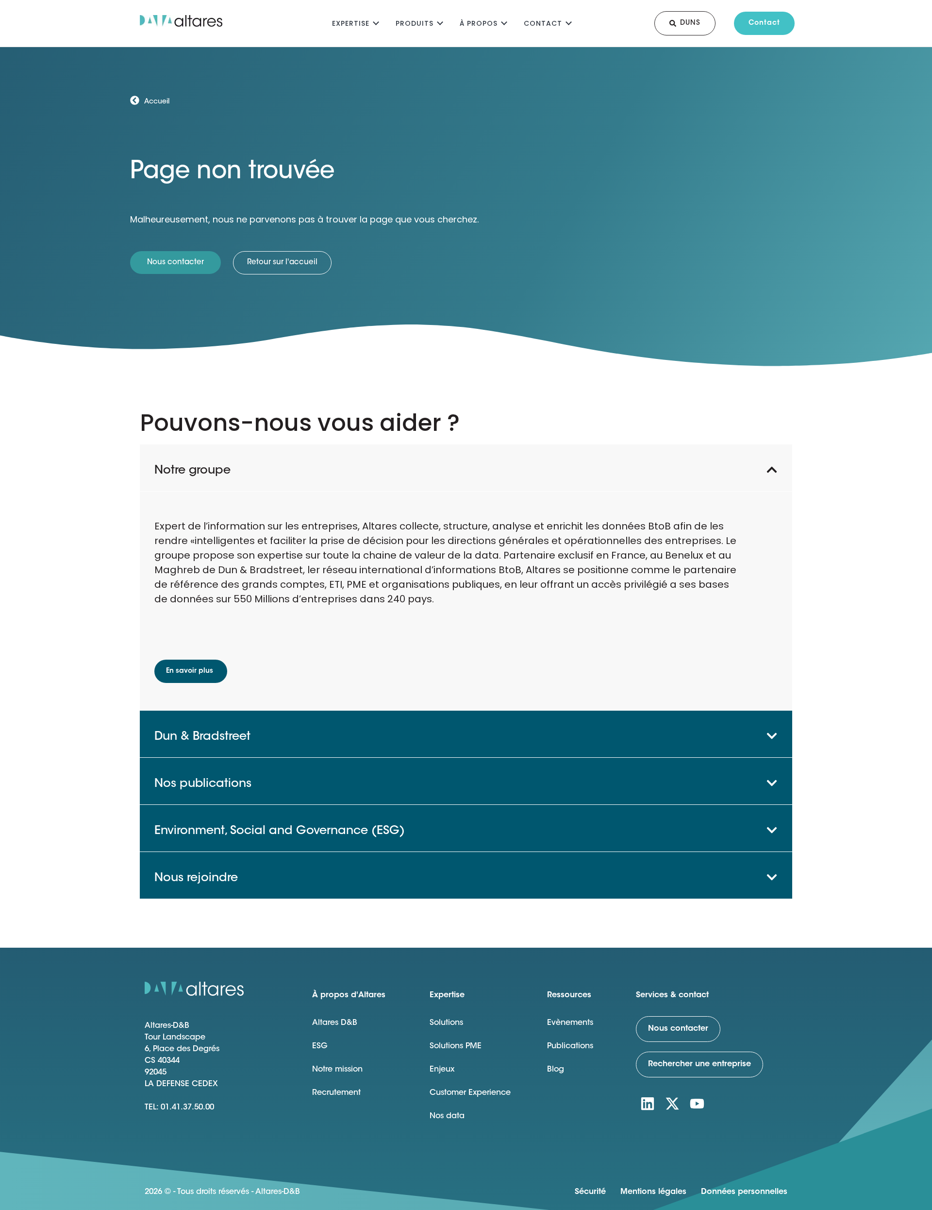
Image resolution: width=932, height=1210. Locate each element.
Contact (543, 23)
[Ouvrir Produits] (440, 22)
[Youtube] (697, 1103)
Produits (414, 23)
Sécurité (590, 1192)
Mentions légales (653, 1192)
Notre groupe (192, 471)
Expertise (350, 23)
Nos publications (202, 784)
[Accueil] (134, 100)
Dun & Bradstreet (202, 737)
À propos (479, 23)
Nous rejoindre (196, 878)
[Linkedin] (647, 1103)
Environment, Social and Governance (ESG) (279, 831)
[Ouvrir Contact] (569, 22)
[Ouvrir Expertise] (376, 22)
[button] (466, 467)
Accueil (156, 102)
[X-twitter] (672, 1103)
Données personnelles (744, 1192)
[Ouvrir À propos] (504, 22)
